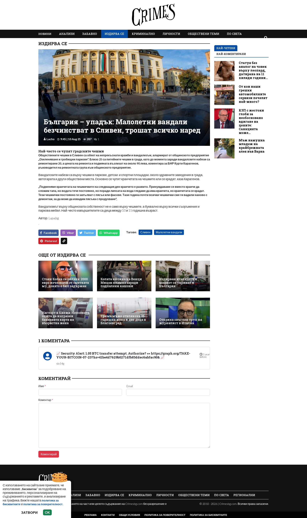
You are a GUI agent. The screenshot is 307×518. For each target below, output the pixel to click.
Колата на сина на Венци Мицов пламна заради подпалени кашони (121, 282)
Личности (171, 34)
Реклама (90, 514)
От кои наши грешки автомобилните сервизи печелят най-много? (253, 93)
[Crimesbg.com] (50, 478)
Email (129, 386)
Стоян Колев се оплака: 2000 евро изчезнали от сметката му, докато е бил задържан (65, 282)
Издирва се (114, 34)
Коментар (45, 400)
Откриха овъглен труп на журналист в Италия (180, 321)
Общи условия (129, 514)
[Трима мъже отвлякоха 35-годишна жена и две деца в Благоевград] (124, 313)
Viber (70, 232)
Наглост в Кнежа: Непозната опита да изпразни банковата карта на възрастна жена (65, 318)
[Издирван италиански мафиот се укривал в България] (183, 276)
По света (234, 34)
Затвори (29, 512)
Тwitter (89, 232)
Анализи (67, 34)
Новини (44, 34)
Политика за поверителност (164, 514)
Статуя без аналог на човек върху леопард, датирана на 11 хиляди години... (253, 70)
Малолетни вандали (169, 232)
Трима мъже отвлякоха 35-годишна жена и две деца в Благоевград (123, 319)
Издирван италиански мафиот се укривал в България (178, 282)
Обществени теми (203, 34)
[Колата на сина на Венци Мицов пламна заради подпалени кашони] (124, 276)
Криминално (143, 34)
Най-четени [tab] (225, 48)
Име (42, 386)
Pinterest (51, 241)
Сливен (145, 232)
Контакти (108, 514)
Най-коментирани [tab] (231, 54)
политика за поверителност (43, 504)
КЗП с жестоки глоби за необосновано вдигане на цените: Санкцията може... (251, 121)
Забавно (89, 34)
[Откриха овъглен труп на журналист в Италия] (183, 313)
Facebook (50, 232)
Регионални (244, 495)
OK (47, 512)
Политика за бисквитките (208, 514)
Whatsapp (111, 232)
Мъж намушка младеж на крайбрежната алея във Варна (252, 145)
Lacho (51, 139)
